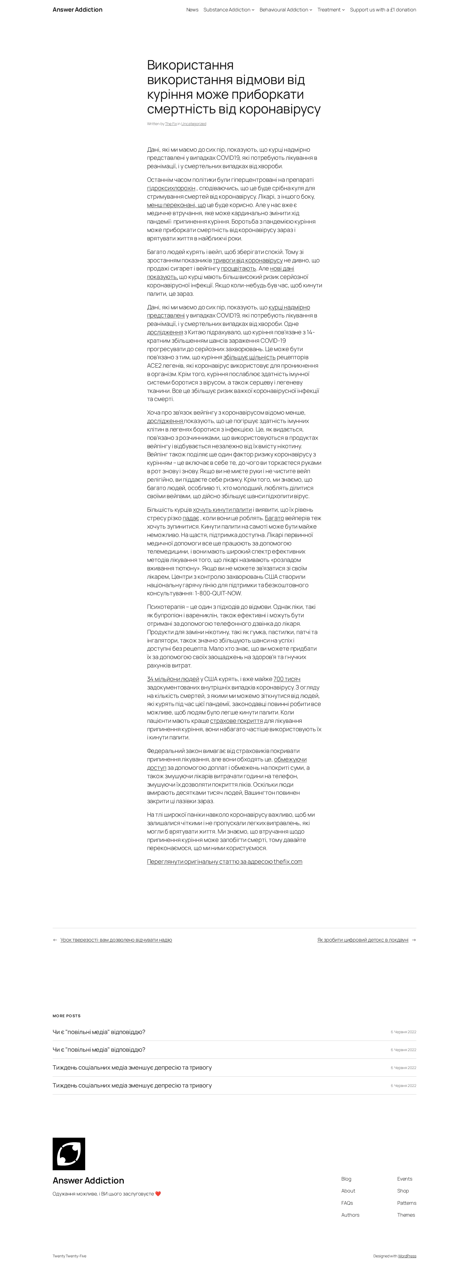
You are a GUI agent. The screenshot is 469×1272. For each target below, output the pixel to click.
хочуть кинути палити (222, 509)
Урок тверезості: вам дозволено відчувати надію (116, 939)
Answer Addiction (77, 9)
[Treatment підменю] (343, 9)
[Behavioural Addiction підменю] (310, 9)
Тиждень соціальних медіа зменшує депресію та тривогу (132, 1067)
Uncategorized (193, 123)
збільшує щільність (249, 357)
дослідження (165, 332)
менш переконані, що (176, 205)
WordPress (407, 1255)
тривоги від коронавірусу (248, 260)
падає (191, 518)
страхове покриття (236, 721)
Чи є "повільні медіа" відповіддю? (99, 1032)
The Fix (171, 123)
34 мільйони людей (173, 679)
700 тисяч (287, 679)
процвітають (238, 268)
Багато (274, 518)
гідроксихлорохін (171, 188)
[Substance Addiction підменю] (253, 9)
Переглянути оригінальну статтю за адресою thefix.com (225, 861)
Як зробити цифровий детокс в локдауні (363, 939)
